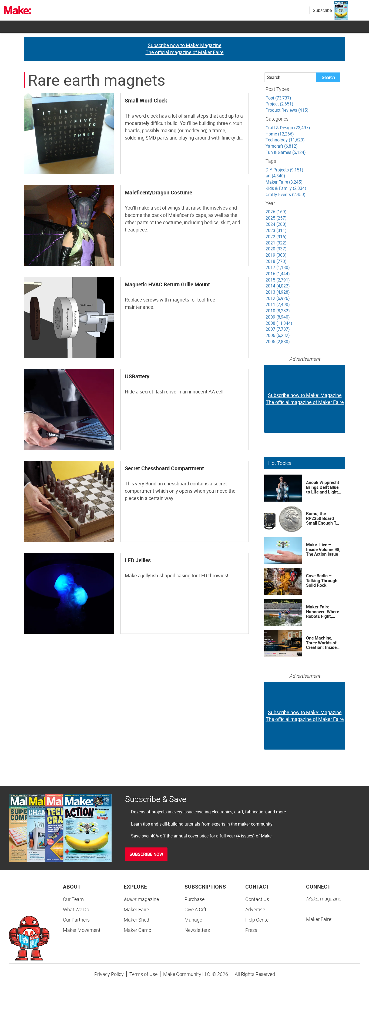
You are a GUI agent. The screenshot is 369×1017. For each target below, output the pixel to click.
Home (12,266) (280, 134)
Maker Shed (136, 919)
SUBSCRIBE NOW (146, 854)
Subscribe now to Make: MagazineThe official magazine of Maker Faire (185, 48)
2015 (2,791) (278, 280)
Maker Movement (81, 930)
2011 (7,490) (278, 304)
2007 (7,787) (278, 329)
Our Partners (76, 919)
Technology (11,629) (285, 140)
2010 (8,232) (278, 311)
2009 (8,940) (278, 317)
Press (251, 930)
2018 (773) (276, 261)
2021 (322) (276, 243)
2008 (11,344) (279, 323)
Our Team (73, 899)
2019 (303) (276, 255)
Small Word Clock (146, 100)
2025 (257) (276, 218)
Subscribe (322, 10)
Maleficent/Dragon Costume (158, 192)
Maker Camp (137, 930)
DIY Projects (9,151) (284, 170)
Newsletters (197, 930)
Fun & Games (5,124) (286, 152)
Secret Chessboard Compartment (164, 468)
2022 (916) (276, 237)
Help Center (257, 919)
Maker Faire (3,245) (284, 182)
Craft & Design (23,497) (288, 128)
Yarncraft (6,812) (282, 146)
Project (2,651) (279, 104)
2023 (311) (276, 230)
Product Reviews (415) (287, 110)
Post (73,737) (278, 98)
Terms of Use (143, 974)
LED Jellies (138, 560)
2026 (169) (276, 212)
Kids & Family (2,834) (286, 188)
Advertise (255, 909)
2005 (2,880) (278, 341)
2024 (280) (276, 224)
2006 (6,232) (278, 335)
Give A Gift (195, 909)
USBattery (137, 376)
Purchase (194, 899)
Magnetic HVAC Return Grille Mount (167, 284)
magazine (141, 899)
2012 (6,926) (278, 298)
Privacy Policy (109, 974)
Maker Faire (136, 909)
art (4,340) (275, 176)
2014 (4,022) (278, 286)
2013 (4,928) (278, 292)
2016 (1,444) (278, 274)
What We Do (76, 909)
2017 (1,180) (278, 267)
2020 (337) (276, 249)
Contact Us (257, 899)
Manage (193, 919)
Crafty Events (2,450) (286, 194)
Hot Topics (279, 463)
